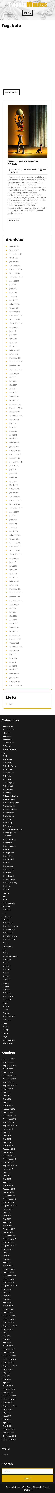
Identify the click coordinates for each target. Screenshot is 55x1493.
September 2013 (15, 554)
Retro (7, 849)
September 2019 (15, 277)
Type (7, 943)
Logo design (10, 929)
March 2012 (13, 623)
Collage (8, 779)
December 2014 (15, 496)
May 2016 (13, 431)
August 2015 (14, 466)
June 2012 (13, 612)
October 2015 (14, 458)
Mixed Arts (9, 816)
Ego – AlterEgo (11, 92)
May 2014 (13, 523)
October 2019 (14, 273)
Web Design (8, 1043)
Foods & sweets (11, 956)
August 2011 (14, 650)
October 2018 (14, 319)
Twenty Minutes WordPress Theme (23, 1487)
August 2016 (14, 419)
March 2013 (13, 577)
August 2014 (14, 512)
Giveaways (8, 916)
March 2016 (13, 439)
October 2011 (14, 643)
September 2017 (15, 369)
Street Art (9, 866)
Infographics (10, 806)
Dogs (7, 1029)
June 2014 (13, 520)
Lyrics (7, 1013)
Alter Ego (7, 733)
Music (5, 1003)
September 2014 (15, 508)
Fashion (6, 906)
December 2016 (15, 404)
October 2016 (14, 412)
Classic (8, 776)
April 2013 (13, 573)
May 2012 (13, 616)
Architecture (8, 739)
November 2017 (15, 362)
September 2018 (15, 323)
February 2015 (14, 489)
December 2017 (15, 358)
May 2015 (13, 477)
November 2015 (15, 454)
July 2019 (12, 285)
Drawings (9, 789)
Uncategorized (9, 1040)
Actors (7, 989)
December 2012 (15, 589)
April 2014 (13, 527)
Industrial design (12, 802)
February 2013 (14, 581)
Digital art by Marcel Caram (23, 163)
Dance (7, 1006)
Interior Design (11, 749)
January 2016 (14, 446)
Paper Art (9, 826)
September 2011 (15, 647)
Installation (8, 946)
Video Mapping (11, 883)
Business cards (11, 926)
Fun (4, 913)
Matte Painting (11, 809)
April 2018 (13, 342)
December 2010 (15, 681)
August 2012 (14, 604)
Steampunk (9, 859)
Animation (7, 736)
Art (4, 753)
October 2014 (14, 504)
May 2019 (13, 292)
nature (7, 969)
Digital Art (9, 786)
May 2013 (13, 570)
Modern (8, 819)
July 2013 (12, 562)
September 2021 (15, 254)
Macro (9, 835)
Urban (7, 976)
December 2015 (15, 450)
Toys (5, 1036)
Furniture (9, 746)
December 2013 (15, 543)
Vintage (8, 886)
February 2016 (14, 442)
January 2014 (14, 539)
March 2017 (13, 392)
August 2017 (14, 373)
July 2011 (12, 654)
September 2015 (15, 462)
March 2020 (13, 258)
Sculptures (9, 853)
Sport (7, 973)
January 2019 (14, 308)
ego (42, 169)
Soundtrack (9, 996)
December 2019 (15, 265)
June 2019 (13, 288)
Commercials (10, 729)
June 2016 (13, 427)
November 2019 (15, 269)
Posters (8, 993)
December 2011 (15, 635)
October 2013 (14, 550)
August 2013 (14, 558)
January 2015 (14, 493)
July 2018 (12, 331)
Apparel (8, 909)
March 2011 (13, 670)
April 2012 (13, 620)
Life (4, 950)
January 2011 (14, 677)
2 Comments (29, 169)
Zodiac (7, 979)
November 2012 (15, 593)
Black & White (10, 766)
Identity (6, 920)
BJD (4, 896)
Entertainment (9, 903)
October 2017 (14, 365)
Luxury (7, 966)
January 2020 (14, 262)
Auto (7, 953)
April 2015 (13, 481)
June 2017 (13, 381)
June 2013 (13, 566)
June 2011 (13, 658)
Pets (5, 1023)
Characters (9, 772)
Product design (11, 936)
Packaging (9, 933)
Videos (8, 1019)
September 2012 (15, 600)
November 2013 (15, 546)
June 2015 (13, 473)
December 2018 (15, 312)
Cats (7, 1026)
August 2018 (14, 327)
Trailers (8, 999)
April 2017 (13, 389)
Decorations (10, 742)
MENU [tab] (27, 12)
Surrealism (9, 869)
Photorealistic (10, 839)
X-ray (7, 889)
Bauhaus (8, 762)
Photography (10, 833)
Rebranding (10, 939)
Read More (14, 220)
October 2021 (14, 250)
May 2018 (13, 339)
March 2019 (13, 300)
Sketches (9, 856)
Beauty (6, 893)
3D (6, 756)
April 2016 (13, 435)
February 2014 (14, 535)
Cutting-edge (10, 782)
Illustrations (10, 799)
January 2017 (14, 400)
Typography (10, 879)
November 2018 (15, 315)
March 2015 (13, 485)
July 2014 (12, 516)
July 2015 (12, 469)
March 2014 (13, 531)
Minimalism (9, 813)
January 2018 (14, 354)
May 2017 (13, 385)
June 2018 (13, 335)
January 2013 (14, 585)
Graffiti (8, 792)
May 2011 (13, 662)
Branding (8, 923)
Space (5, 1033)
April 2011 (13, 666)
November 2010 (15, 685)
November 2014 (15, 500)
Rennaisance (10, 846)
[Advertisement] (27, 60)
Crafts (5, 900)
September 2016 (15, 416)
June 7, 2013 (15, 169)
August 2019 (14, 281)
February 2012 (14, 627)
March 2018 (13, 346)
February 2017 (14, 396)
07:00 (13, 172)
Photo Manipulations (13, 829)
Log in (11, 704)
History (8, 959)
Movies (6, 986)
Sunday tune (10, 1016)
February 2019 (14, 304)
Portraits (8, 843)
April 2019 (13, 296)
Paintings (9, 823)
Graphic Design (11, 796)
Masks (6, 983)
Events (7, 1009)
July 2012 (12, 608)
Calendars (9, 769)
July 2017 (12, 377)
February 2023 (14, 246)
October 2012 (14, 597)
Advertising (8, 726)
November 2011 (15, 639)
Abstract (8, 759)
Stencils (8, 863)
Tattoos (8, 873)
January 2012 (14, 631)
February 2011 (14, 674)
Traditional (9, 876)
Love (7, 963)
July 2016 (12, 423)
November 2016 (15, 408)
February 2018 (14, 350)
